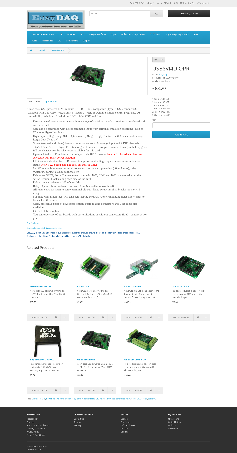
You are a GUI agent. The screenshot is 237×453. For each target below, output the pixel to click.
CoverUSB (83, 286)
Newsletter (173, 428)
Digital (113, 34)
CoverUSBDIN (132, 286)
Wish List (172, 425)
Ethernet (71, 34)
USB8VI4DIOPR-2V (41, 286)
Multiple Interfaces (97, 34)
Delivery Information (36, 428)
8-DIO (108, 398)
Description (34, 101)
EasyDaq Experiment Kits (43, 34)
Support (86, 40)
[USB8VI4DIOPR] (87, 76)
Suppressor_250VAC (42, 359)
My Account (173, 419)
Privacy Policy (33, 431)
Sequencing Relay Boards (176, 34)
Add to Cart (181, 134)
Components (72, 40)
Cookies (30, 422)
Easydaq (163, 74)
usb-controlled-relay (121, 398)
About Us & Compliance (38, 425)
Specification (51, 101)
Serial (195, 34)
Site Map (78, 425)
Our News (125, 422)
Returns (77, 422)
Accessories (47, 40)
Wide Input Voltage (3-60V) (133, 34)
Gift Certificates (128, 425)
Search (42, 50)
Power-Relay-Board (55, 398)
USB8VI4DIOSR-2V (135, 359)
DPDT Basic (155, 34)
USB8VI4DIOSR (180, 286)
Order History (174, 422)
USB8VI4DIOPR (59, 50)
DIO (59, 40)
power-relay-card (73, 398)
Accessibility (32, 419)
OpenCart (42, 446)
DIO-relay (100, 398)
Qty (154, 120)
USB (61, 34)
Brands (124, 419)
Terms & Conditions (36, 435)
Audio (34, 40)
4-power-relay (88, 398)
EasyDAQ (152, 398)
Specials (124, 431)
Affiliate (124, 428)
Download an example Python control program (44, 228)
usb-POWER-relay (139, 398)
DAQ (82, 34)
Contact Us (79, 419)
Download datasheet (34, 223)
